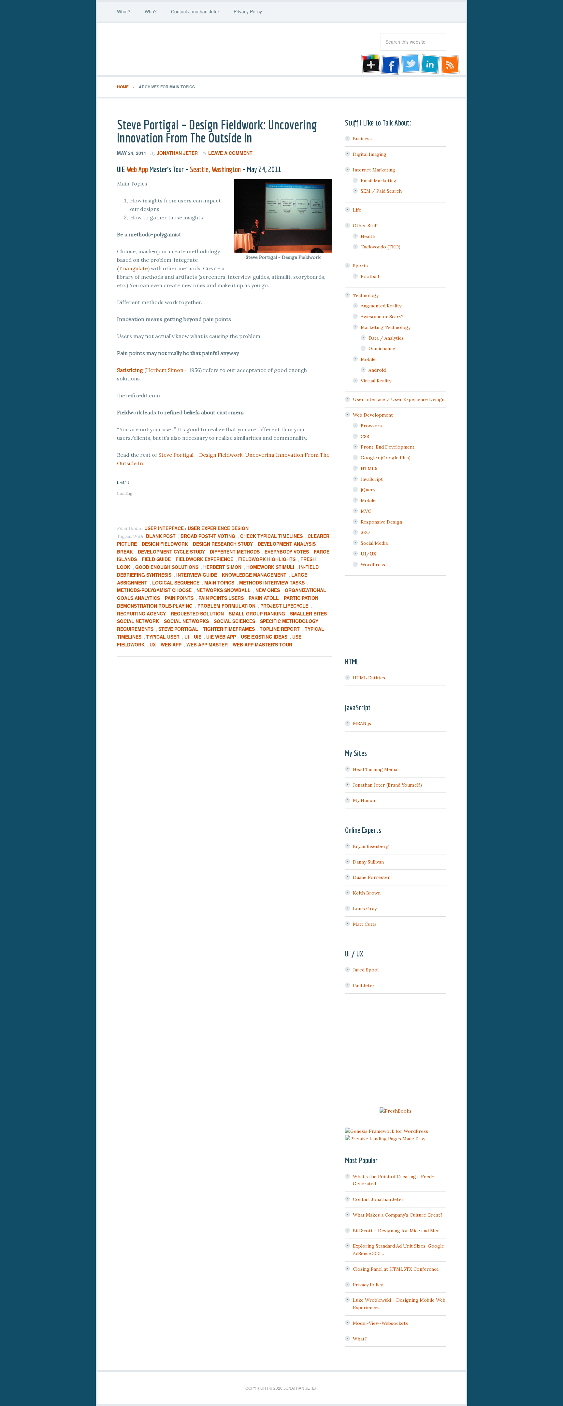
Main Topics (219, 582)
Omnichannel (382, 348)
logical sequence (175, 582)
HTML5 (369, 468)
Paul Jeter (364, 985)
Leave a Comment (230, 153)
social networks (186, 621)
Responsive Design (381, 522)
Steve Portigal (178, 629)
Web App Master (207, 644)
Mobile (368, 359)
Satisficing (130, 370)
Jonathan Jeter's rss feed (450, 64)
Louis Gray (365, 908)
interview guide (196, 574)
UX (153, 644)
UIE (197, 636)
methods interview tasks (272, 582)
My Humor (364, 800)
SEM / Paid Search (381, 191)
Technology (366, 295)
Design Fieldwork (165, 543)
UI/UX (368, 554)
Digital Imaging (369, 154)
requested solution (197, 613)
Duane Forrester (371, 877)
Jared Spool (366, 970)
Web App (137, 169)
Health (368, 236)
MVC (366, 511)
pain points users (221, 598)
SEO (365, 532)
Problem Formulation (226, 605)
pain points (179, 598)
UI (186, 636)
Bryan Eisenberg (371, 846)
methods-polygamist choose (154, 590)
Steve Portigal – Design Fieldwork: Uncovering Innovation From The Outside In (217, 131)
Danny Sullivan (368, 862)
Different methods (235, 551)
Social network (138, 621)
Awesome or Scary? (382, 316)
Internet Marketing (374, 170)
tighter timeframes (229, 629)
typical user (163, 636)
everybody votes (287, 551)
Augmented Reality (381, 306)
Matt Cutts (365, 924)
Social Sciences (234, 621)
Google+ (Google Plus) (386, 458)
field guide (156, 559)
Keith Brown (367, 893)
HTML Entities (369, 678)
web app (171, 644)
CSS (365, 436)
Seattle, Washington (215, 169)
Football (370, 276)
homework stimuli (270, 567)
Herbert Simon (164, 370)
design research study (223, 543)
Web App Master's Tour (262, 644)
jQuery (368, 490)
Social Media (374, 543)
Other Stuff (365, 226)
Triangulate (133, 268)
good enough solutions (166, 567)
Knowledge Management (254, 574)
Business (362, 138)
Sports (360, 266)
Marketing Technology (386, 327)
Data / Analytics (386, 338)
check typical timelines (271, 536)
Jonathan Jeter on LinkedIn (430, 64)
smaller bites (308, 613)
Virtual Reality (376, 381)
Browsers (371, 426)
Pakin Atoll (264, 598)
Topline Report (280, 629)
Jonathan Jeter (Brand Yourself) (387, 785)
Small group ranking (257, 613)
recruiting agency (141, 613)
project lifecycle (284, 605)
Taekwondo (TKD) (380, 247)
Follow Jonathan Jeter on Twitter (410, 64)
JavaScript (372, 479)
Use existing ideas (264, 636)
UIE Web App (221, 636)
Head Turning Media (375, 769)
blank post (161, 536)
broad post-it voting (207, 536)
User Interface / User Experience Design (196, 528)
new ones (267, 590)
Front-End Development (387, 447)
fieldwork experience (204, 559)
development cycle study (171, 551)
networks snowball (223, 590)
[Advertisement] (395, 1051)
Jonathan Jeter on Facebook (390, 64)
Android (377, 370)
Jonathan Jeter (169, 49)
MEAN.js (362, 723)
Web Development (373, 415)
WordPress (373, 565)
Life (357, 210)
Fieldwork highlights (267, 559)
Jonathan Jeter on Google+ (370, 64)
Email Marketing (379, 181)
